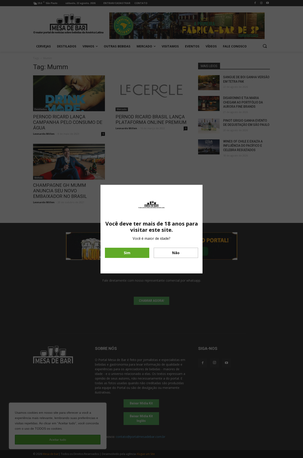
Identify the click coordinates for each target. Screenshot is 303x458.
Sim (127, 252)
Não (175, 252)
